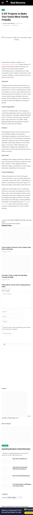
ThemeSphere (24, 506)
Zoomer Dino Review (14, 223)
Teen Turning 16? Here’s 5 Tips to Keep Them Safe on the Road (16, 248)
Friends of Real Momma (9, 23)
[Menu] (3, 3)
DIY (3, 10)
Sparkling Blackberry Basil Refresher (16, 449)
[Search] (30, 3)
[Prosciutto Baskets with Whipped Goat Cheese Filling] (6, 486)
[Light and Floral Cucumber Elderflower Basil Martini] (6, 469)
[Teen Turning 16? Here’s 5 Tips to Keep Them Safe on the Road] (16, 236)
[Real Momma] (17, 2)
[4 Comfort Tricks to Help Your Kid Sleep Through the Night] (16, 264)
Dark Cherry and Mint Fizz (20, 458)
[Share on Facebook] (6, 29)
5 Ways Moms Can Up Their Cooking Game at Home (16, 286)
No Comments (6, 25)
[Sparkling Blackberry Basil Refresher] (16, 435)
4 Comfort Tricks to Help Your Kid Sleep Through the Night (14, 276)
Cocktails (5, 445)
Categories (5, 497)
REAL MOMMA (7, 506)
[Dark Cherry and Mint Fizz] (6, 461)
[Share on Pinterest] (23, 29)
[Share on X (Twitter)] (14, 29)
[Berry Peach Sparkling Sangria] (6, 478)
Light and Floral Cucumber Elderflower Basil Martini (20, 468)
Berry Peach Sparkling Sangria (21, 475)
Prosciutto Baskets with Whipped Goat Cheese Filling (22, 485)
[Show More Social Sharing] (29, 29)
